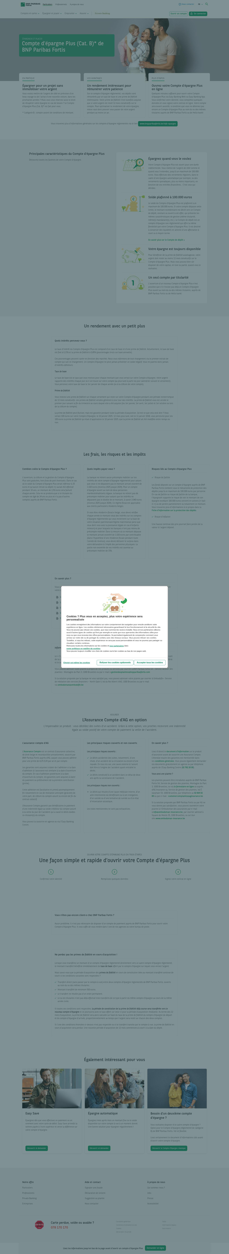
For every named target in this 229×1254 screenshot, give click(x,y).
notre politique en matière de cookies (83, 648)
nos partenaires (117, 646)
